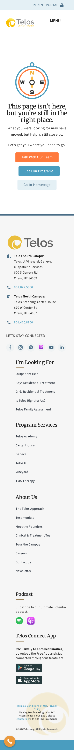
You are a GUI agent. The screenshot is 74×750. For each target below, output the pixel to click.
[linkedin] (62, 347)
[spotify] (31, 347)
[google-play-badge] (29, 665)
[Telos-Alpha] (20, 19)
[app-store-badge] (29, 677)
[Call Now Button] (9, 741)
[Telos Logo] (31, 235)
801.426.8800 (23, 322)
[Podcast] (41, 347)
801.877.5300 (23, 287)
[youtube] (51, 347)
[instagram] (20, 347)
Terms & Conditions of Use (32, 706)
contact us (22, 719)
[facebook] (10, 347)
